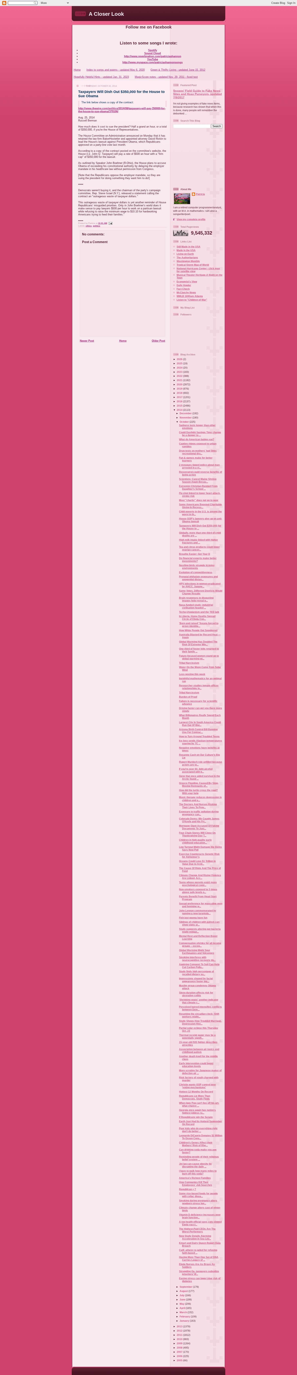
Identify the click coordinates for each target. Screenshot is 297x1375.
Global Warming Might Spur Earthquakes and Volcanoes (196, 951)
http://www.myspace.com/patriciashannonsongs (152, 62)
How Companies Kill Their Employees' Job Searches (195, 1183)
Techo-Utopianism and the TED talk (199, 612)
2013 (180, 1326)
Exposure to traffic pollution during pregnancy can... (199, 813)
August (184, 1291)
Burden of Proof (188, 696)
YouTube (152, 59)
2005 (180, 1360)
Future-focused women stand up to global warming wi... (199, 657)
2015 (180, 405)
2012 (180, 1330)
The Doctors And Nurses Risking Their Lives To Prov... (198, 805)
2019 (180, 388)
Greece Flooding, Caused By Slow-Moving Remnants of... (199, 784)
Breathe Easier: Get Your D (194, 554)
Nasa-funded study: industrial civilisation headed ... (196, 606)
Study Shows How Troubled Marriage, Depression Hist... (200, 1022)
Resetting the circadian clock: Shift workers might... (199, 1015)
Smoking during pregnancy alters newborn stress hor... (198, 1202)
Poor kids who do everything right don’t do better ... (198, 1130)
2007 (180, 1352)
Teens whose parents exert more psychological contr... (198, 883)
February (185, 1316)
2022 (180, 376)
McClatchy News (186, 292)
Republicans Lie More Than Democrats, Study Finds (194, 1097)
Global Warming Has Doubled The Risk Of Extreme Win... (198, 643)
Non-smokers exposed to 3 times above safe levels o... (198, 890)
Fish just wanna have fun (193, 917)
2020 (180, 384)
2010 (180, 1339)
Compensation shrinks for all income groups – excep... (200, 944)
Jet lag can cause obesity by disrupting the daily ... (195, 1165)
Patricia (200, 194)
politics (96, 226)
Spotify (152, 50)
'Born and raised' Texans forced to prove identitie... (198, 624)
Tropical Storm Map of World (193, 264)
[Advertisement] (198, 157)
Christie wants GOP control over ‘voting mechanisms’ (197, 1086)
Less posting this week (192, 674)
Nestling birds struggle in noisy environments (197, 566)
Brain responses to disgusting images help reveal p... (196, 599)
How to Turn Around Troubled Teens (199, 736)
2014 (180, 410)
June (183, 1299)
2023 (180, 372)
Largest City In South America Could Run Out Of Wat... (200, 723)
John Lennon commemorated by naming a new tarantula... (197, 912)
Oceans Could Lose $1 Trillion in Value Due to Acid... (197, 862)
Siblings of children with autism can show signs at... (199, 923)
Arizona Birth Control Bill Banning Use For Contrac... (198, 730)
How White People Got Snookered (198, 630)
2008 (180, 1347)
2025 (180, 363)
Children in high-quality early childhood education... (195, 841)
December (186, 413)
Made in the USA (186, 250)
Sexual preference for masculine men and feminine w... (200, 905)
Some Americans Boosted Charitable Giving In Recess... (200, 506)
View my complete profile (191, 219)
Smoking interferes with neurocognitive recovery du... (197, 958)
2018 (180, 393)
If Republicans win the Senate (196, 1117)
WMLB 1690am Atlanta (190, 296)
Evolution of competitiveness (195, 572)
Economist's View (187, 281)
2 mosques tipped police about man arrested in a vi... (199, 466)
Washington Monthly (188, 261)
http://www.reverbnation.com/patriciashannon (152, 56)
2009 (180, 1343)
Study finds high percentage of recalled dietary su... (196, 973)
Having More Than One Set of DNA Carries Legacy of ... (198, 1258)
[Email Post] (110, 223)
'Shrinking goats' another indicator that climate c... (198, 1001)
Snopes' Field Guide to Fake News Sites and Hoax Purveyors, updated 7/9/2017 (197, 94)
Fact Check (183, 289)
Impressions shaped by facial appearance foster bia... (196, 980)
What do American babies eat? (196, 439)
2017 (180, 397)
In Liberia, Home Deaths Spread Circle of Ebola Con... (197, 617)
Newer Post (87, 340)
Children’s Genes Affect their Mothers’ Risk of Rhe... (195, 1144)
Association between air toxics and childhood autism (199, 1050)
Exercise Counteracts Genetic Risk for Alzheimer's (199, 855)
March (183, 1312)
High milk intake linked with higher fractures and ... (198, 541)
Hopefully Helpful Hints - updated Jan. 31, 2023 (101, 76)
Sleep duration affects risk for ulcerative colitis (196, 994)
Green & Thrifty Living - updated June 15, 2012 (178, 69)
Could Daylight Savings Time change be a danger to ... (200, 433)
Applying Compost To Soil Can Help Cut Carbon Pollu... (199, 965)
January (185, 1320)
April (183, 1308)
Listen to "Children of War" (192, 299)
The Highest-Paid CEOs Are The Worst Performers (197, 1230)
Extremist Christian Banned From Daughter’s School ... (198, 487)
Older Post (158, 340)
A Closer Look (106, 14)
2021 (180, 380)
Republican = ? (187, 1189)
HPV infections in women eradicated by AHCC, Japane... (199, 585)
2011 (180, 1335)
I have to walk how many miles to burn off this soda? (198, 1172)
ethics (89, 226)
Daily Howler (184, 285)
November (186, 417)
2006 (180, 1356)
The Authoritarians (187, 257)
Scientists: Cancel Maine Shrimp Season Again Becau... (197, 480)
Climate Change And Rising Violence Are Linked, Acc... (200, 876)
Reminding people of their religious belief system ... (199, 1158)
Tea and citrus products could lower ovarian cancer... (199, 548)
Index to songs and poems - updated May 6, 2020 (115, 69)
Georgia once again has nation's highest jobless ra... (197, 1111)
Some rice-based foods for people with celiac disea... (198, 1195)
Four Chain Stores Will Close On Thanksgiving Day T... (197, 834)
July (182, 1295)
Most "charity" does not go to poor (198, 500)
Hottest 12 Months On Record (196, 1091)
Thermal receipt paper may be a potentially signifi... (197, 1036)
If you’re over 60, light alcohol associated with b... (196, 770)
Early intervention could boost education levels (196, 1064)
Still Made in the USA (188, 246)
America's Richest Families (195, 1178)
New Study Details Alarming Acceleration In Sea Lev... (195, 1237)
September (186, 1286)
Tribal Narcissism (189, 663)
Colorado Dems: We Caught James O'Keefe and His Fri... (199, 820)
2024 (180, 367)
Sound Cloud (152, 53)
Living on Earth (185, 254)
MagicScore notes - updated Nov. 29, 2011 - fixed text (166, 76)
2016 (180, 401)
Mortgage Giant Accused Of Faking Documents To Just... (199, 827)
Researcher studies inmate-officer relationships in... (199, 687)
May (182, 1303)
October (185, 421)
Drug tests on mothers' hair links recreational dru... (198, 452)
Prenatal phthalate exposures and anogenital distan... (198, 578)
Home (77, 69)
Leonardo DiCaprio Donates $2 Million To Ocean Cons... (200, 1137)
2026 (180, 359)
